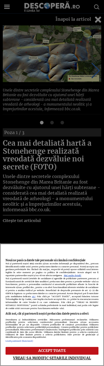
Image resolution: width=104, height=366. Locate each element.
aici (33, 296)
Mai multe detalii (72, 275)
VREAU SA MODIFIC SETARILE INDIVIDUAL (52, 358)
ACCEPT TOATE (52, 350)
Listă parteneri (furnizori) (19, 341)
